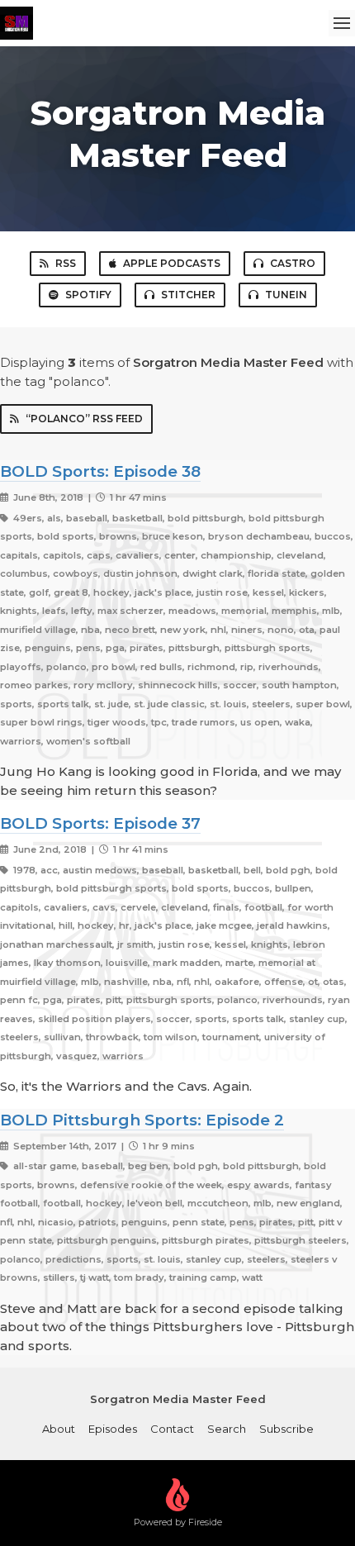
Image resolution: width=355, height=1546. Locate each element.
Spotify (88, 294)
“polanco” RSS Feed (84, 418)
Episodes (112, 1428)
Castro (292, 263)
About (58, 1428)
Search (226, 1428)
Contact (172, 1428)
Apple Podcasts (171, 263)
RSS (65, 263)
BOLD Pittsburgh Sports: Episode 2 (142, 1120)
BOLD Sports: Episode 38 (100, 471)
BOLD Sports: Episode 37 (100, 823)
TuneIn (286, 294)
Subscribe (286, 1428)
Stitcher (188, 294)
